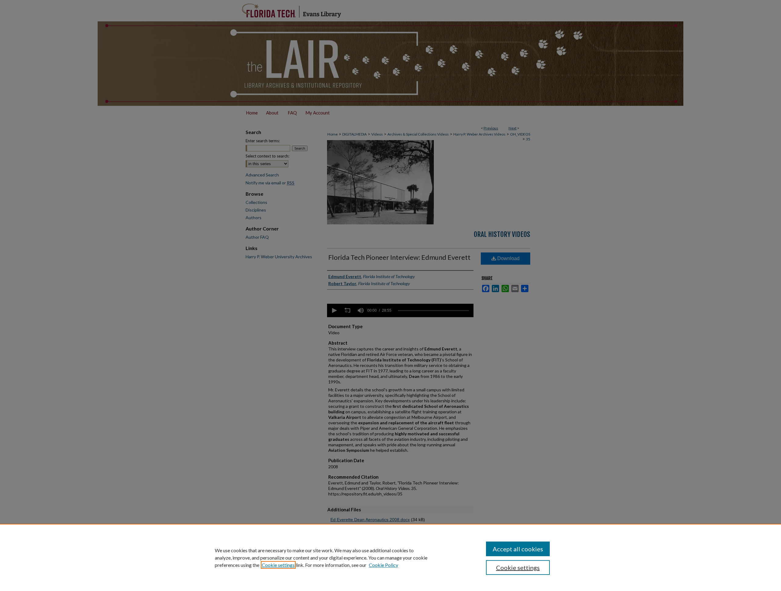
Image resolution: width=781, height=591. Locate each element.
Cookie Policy (383, 565)
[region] (390, 557)
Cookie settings (278, 565)
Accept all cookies (518, 549)
